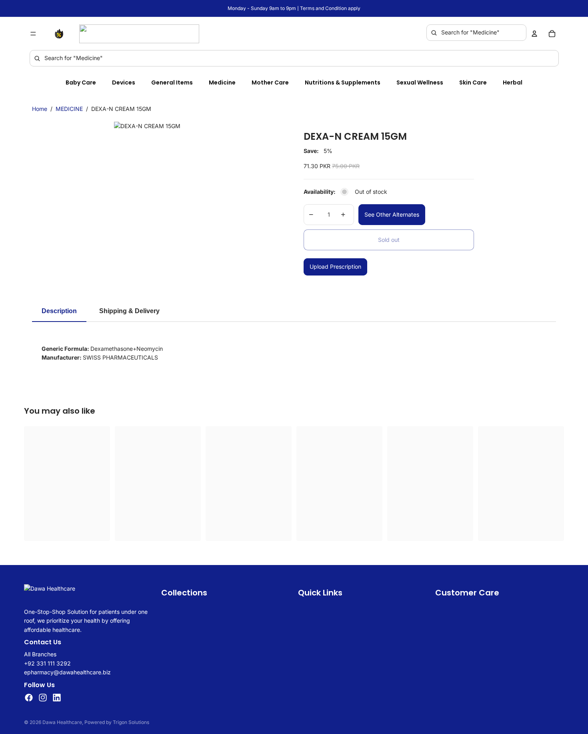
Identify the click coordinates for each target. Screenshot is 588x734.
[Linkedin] (57, 697)
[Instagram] (43, 697)
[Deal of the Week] (60, 33)
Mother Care (270, 82)
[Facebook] (29, 697)
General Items (172, 82)
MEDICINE (69, 108)
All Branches (40, 654)
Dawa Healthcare (62, 722)
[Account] (534, 33)
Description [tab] (59, 311)
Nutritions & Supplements (342, 82)
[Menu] (33, 33)
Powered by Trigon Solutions (116, 722)
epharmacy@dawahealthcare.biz (67, 672)
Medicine (222, 82)
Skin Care (473, 82)
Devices (123, 82)
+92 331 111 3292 (47, 663)
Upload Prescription (335, 266)
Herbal (512, 82)
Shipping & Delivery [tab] (129, 311)
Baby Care (81, 82)
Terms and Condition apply (330, 8)
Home (39, 108)
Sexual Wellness (419, 82)
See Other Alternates (391, 214)
